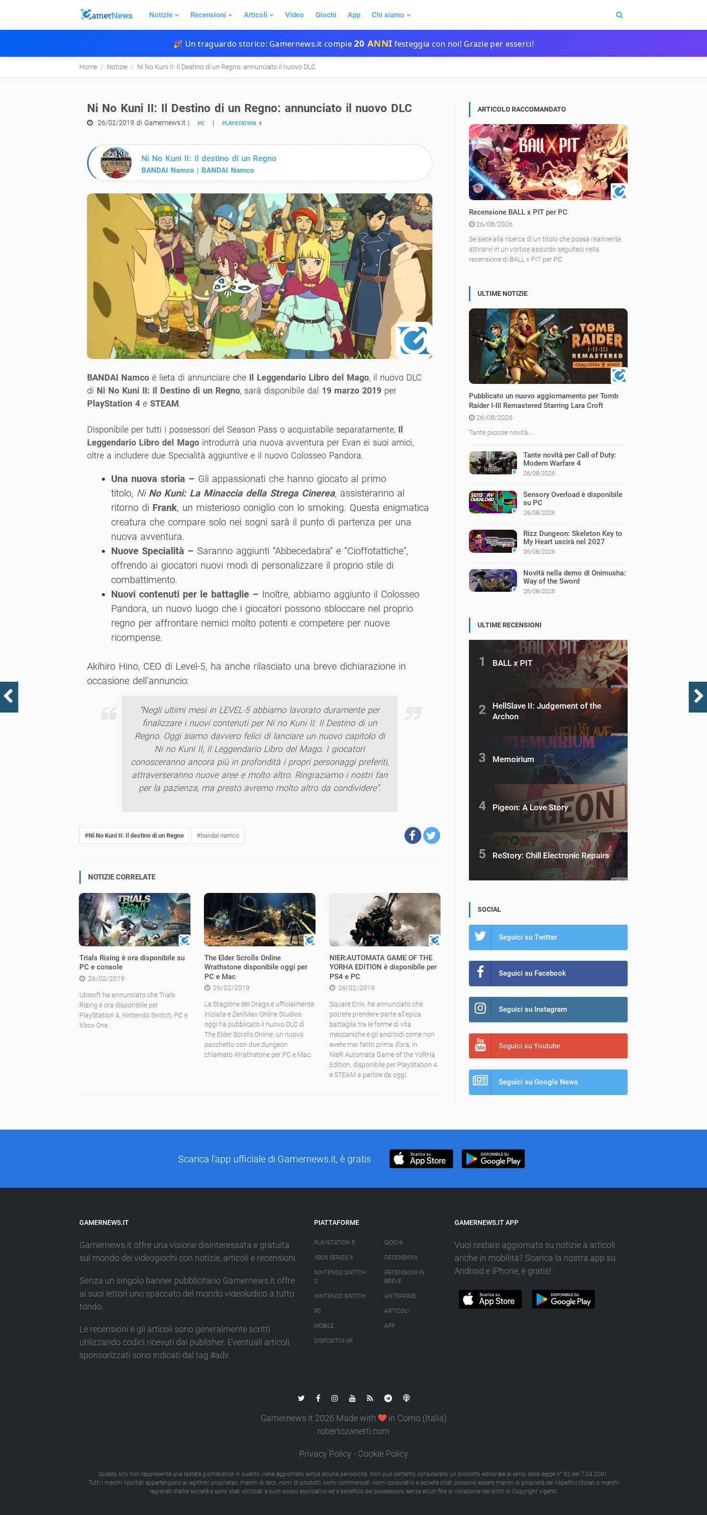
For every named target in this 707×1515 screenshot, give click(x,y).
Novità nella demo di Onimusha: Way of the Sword (574, 577)
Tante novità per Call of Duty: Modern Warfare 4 (569, 459)
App (354, 15)
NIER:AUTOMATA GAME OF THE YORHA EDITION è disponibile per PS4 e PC (383, 967)
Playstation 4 (242, 123)
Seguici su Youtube (529, 1046)
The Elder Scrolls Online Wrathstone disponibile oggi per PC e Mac (255, 967)
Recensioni (208, 15)
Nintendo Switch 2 (340, 1277)
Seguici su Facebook (532, 973)
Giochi (326, 15)
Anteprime (400, 1296)
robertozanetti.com (353, 1431)
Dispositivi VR (333, 1340)
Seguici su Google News (538, 1082)
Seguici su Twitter (528, 937)
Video (294, 15)
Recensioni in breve (404, 1277)
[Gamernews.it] (105, 15)
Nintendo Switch (340, 1296)
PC (201, 123)
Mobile (324, 1326)
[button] (412, 835)
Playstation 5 (334, 1242)
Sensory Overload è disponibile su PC (572, 498)
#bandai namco (218, 835)
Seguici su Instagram (533, 1009)
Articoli (255, 15)
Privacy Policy (325, 1454)
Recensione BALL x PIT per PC (518, 212)
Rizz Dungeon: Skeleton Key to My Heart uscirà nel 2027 (572, 537)
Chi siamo (388, 15)
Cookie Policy (383, 1454)
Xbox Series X (333, 1257)
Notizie (161, 15)
